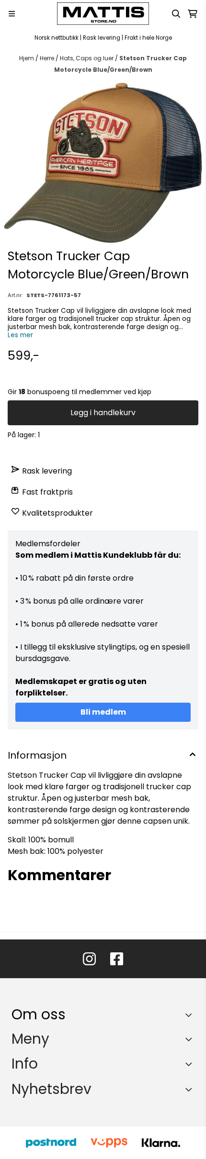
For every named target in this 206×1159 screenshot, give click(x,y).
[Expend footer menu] (190, 1039)
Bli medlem (103, 711)
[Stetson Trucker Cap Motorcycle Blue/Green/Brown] (103, 162)
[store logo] (103, 13)
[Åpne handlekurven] (192, 14)
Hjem (27, 58)
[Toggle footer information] (191, 1014)
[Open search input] (176, 14)
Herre (48, 58)
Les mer (20, 335)
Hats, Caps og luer (87, 58)
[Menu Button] (12, 13)
